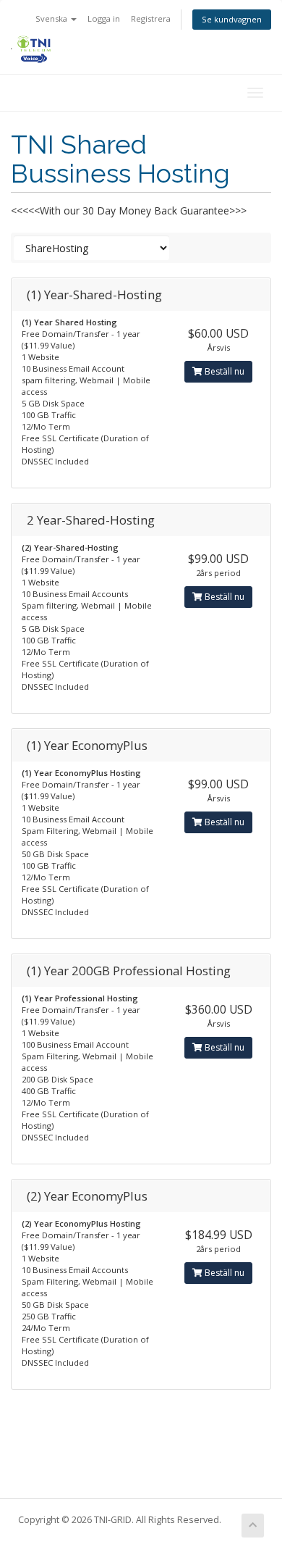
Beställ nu (223, 371)
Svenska (52, 18)
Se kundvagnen (232, 19)
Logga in (103, 18)
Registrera (151, 18)
